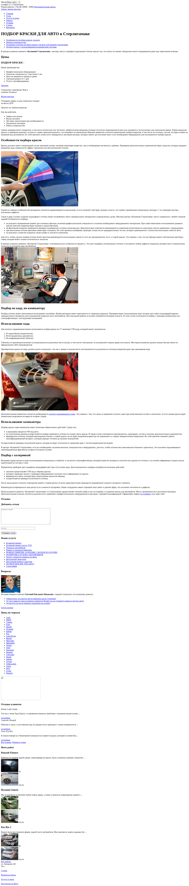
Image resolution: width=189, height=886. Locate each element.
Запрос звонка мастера (11, 9)
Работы (9, 20)
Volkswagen (11, 664)
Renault (9, 652)
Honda (9, 627)
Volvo (8, 666)
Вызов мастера (7, 96)
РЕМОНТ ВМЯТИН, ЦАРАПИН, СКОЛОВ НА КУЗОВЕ (31, 552)
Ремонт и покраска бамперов (19, 550)
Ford (8, 624)
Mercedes (10, 641)
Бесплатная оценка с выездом (19, 562)
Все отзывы (6, 742)
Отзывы (9, 23)
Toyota (9, 661)
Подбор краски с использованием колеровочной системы (31, 47)
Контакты (10, 27)
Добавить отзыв (19, 742)
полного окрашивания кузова (62, 414)
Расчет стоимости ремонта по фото (21, 557)
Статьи (9, 25)
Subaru (9, 659)
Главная (9, 13)
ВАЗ (8, 668)
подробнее (5, 718)
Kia (7, 634)
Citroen (9, 622)
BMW (8, 620)
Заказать (4, 85)
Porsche (9, 673)
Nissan (9, 645)
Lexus (8, 671)
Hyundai (9, 629)
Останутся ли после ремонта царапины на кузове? (28, 603)
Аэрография (11, 566)
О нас (8, 16)
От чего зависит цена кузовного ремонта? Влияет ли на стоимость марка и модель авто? (45, 601)
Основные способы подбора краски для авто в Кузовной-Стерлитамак (37, 45)
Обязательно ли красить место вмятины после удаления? (31, 599)
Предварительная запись (45, 7)
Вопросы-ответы (8, 875)
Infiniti (9, 631)
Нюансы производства (16, 42)
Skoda (8, 657)
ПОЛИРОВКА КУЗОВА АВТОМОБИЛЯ (24, 555)
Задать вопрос (7, 608)
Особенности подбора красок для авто (23, 40)
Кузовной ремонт (13, 543)
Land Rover (11, 636)
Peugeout (10, 650)
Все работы (6, 862)
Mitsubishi (10, 643)
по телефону (145, 494)
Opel (8, 648)
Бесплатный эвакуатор (16, 559)
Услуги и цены (12, 18)
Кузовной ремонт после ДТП (19, 545)
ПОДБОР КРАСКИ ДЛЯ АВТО (20, 564)
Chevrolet (10, 655)
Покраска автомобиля (15, 548)
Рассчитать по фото (9, 884)
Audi (8, 617)
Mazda (9, 638)
